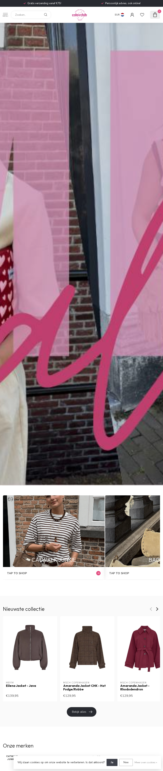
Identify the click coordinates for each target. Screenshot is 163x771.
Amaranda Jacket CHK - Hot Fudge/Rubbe (84, 687)
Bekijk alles (79, 712)
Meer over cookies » (146, 762)
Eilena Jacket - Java (21, 685)
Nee (126, 762)
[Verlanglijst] (142, 15)
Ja (112, 762)
